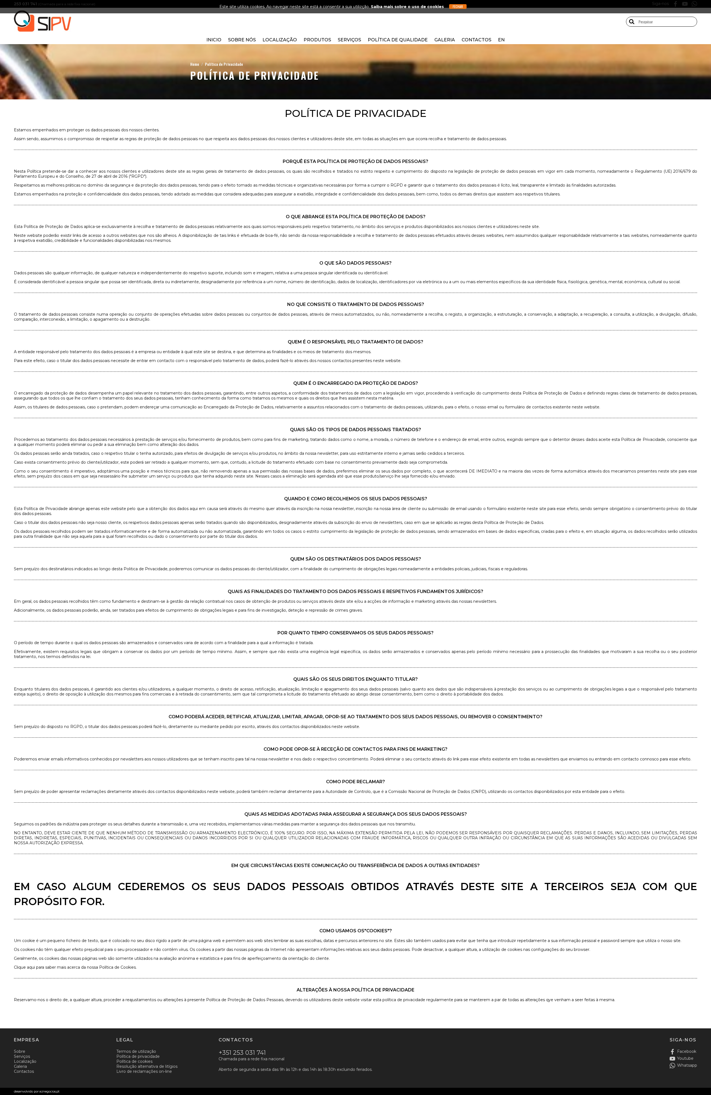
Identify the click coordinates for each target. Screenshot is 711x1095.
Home (194, 64)
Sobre (19, 1051)
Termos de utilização (136, 1051)
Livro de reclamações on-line (144, 1071)
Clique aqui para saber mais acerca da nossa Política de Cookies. (75, 967)
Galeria (444, 39)
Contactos (476, 39)
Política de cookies (134, 1061)
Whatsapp (687, 1065)
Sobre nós (242, 39)
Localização (279, 39)
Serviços (349, 39)
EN (501, 39)
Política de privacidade (138, 1056)
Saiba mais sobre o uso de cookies (407, 6)
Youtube (685, 1058)
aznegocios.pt (49, 1091)
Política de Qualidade (398, 39)
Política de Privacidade (224, 64)
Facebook (686, 1051)
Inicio (213, 39)
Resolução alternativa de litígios (146, 1066)
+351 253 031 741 (242, 1052)
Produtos (317, 39)
